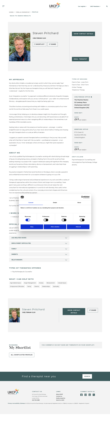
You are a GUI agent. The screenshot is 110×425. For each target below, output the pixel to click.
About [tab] (79, 202)
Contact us (59, 396)
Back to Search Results (20, 16)
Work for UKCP (60, 400)
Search (87, 376)
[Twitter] (94, 394)
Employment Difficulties (21, 243)
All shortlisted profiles (22, 355)
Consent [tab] (30, 202)
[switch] (46, 220)
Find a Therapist (23, 12)
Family (14, 249)
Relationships (17, 260)
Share (53, 44)
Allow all (78, 226)
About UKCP (59, 394)
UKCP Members (95, 6)
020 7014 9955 (36, 400)
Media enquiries (60, 398)
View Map (78, 113)
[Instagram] (85, 394)
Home (11, 12)
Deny (31, 226)
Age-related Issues (19, 238)
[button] (106, 6)
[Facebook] (81, 394)
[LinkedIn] (89, 394)
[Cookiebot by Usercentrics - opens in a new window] (82, 197)
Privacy (10, 403)
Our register (82, 6)
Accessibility (16, 403)
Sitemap (22, 403)
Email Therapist (80, 59)
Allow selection (55, 226)
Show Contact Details (83, 34)
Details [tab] (55, 202)
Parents (15, 254)
